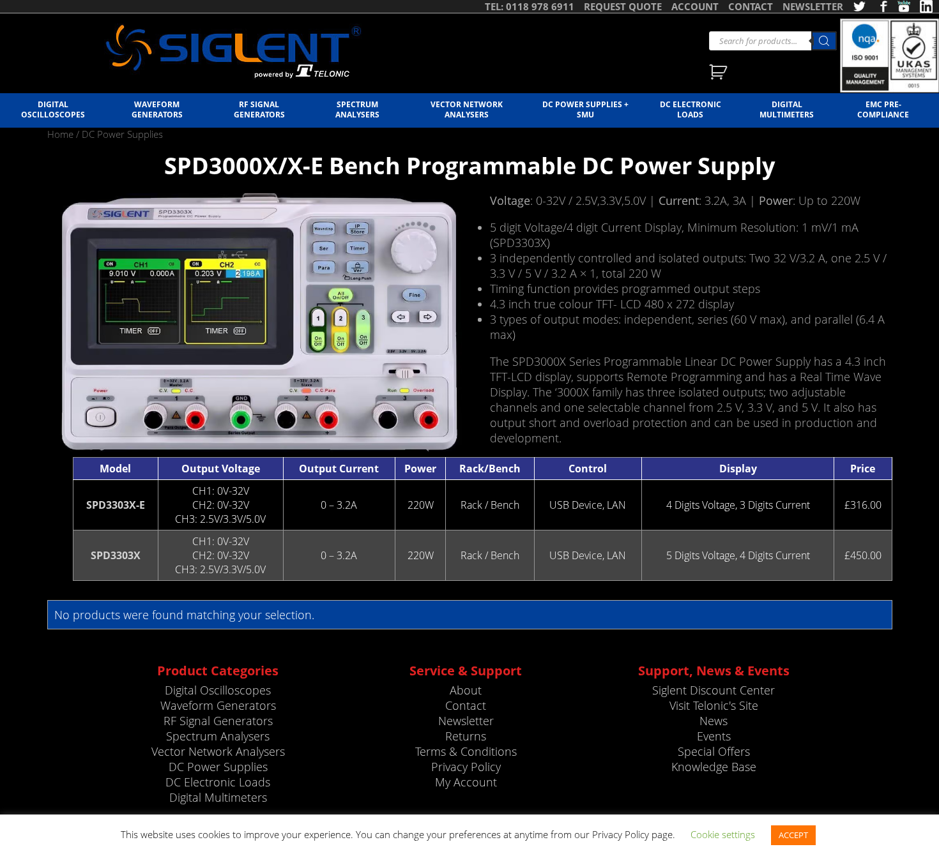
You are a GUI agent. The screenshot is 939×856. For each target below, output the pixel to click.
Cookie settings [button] (723, 834)
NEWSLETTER (812, 6)
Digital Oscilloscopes (53, 109)
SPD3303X (116, 555)
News (713, 720)
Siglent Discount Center (713, 690)
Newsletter (466, 720)
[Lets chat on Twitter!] (859, 6)
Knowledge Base (713, 766)
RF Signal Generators (259, 109)
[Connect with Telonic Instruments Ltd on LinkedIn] (926, 6)
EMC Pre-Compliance (883, 109)
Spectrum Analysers (357, 109)
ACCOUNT (695, 6)
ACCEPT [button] (793, 835)
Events (714, 736)
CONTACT (750, 6)
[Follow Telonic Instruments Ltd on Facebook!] (881, 6)
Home (60, 134)
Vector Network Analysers (467, 109)
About (466, 690)
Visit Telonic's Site (713, 705)
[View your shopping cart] (719, 73)
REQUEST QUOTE (623, 6)
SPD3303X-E (115, 505)
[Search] (824, 40)
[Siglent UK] (233, 51)
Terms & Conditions (466, 751)
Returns (465, 736)
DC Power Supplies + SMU (585, 109)
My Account (466, 782)
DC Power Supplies (218, 766)
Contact (465, 705)
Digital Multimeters (787, 109)
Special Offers (714, 751)
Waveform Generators (157, 109)
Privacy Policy (466, 766)
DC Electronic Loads (690, 109)
